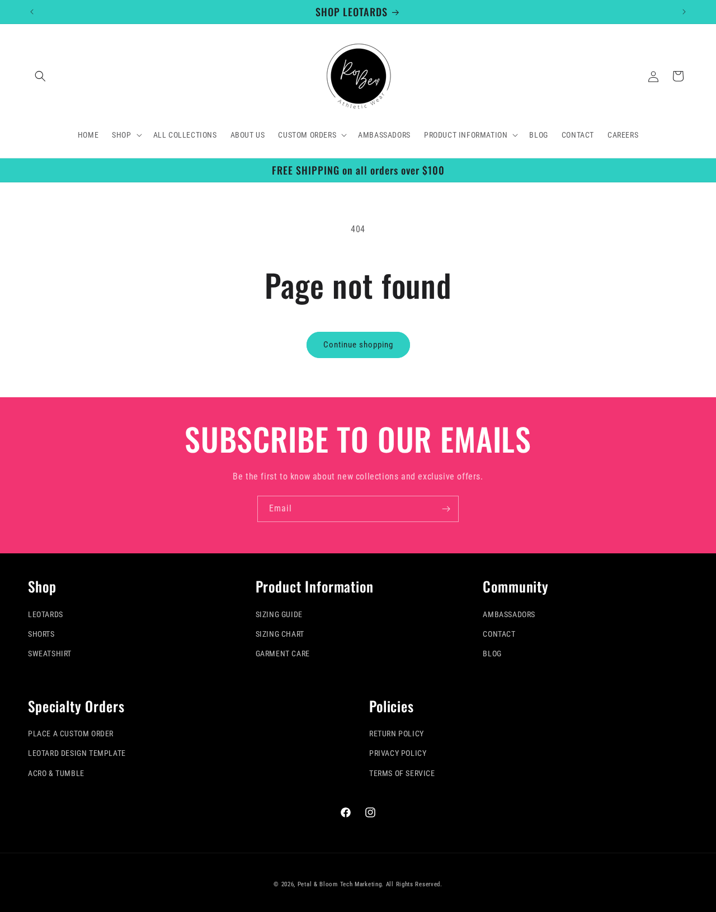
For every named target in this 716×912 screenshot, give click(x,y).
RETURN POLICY (396, 733)
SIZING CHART (280, 633)
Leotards (45, 614)
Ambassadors (509, 614)
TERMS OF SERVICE (402, 773)
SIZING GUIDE (279, 614)
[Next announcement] (684, 11)
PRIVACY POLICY (397, 753)
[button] (40, 76)
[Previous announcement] (32, 11)
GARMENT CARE (283, 653)
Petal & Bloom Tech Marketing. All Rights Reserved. (370, 884)
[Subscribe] (446, 509)
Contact (499, 633)
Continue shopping (358, 345)
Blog (492, 653)
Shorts (41, 633)
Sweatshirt (50, 653)
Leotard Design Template (77, 753)
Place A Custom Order (71, 733)
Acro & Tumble (56, 773)
